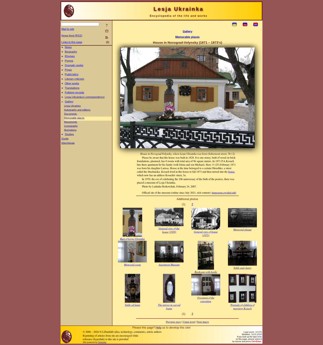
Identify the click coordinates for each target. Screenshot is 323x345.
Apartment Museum (169, 264)
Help (158, 327)
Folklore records (74, 92)
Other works (72, 83)
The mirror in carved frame (169, 306)
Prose (68, 69)
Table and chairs (242, 267)
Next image (203, 322)
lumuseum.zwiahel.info (224, 192)
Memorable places (74, 118)
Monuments (70, 122)
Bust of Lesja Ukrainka (132, 238)
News (68, 47)
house (231, 171)
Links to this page (71, 42)
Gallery (69, 101)
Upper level (189, 322)
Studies (69, 134)
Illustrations (70, 130)
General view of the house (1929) (169, 230)
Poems (69, 60)
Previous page (173, 322)
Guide (65, 138)
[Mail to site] (107, 31)
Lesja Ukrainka (72, 106)
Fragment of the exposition (205, 299)
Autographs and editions (77, 110)
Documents (70, 114)
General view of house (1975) (206, 233)
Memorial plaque (242, 229)
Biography (71, 51)
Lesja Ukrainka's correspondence (85, 97)
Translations (72, 88)
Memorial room (132, 264)
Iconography (71, 126)
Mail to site (67, 29)
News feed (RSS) (71, 35)
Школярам (68, 143)
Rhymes (70, 56)
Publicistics (71, 74)
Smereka (102, 342)
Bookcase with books (206, 272)
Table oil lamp (132, 305)
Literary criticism (74, 79)
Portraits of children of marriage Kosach (242, 306)
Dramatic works (74, 65)
